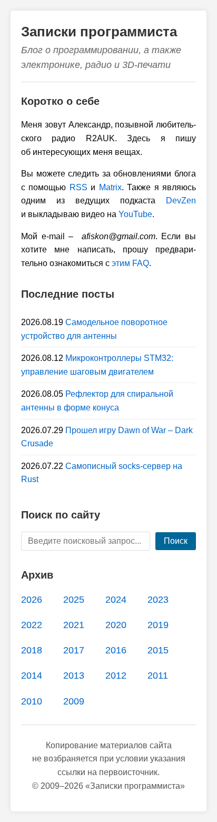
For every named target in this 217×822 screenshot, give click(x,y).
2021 (73, 625)
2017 (73, 650)
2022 (31, 625)
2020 (115, 625)
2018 (31, 650)
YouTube (135, 214)
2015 (158, 650)
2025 (73, 599)
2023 (158, 599)
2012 (115, 675)
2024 (115, 599)
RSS (78, 187)
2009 (73, 701)
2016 (115, 650)
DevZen (181, 200)
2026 (31, 599)
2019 (158, 625)
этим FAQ (130, 263)
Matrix (110, 187)
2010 (31, 701)
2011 (157, 675)
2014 (31, 675)
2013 (73, 675)
